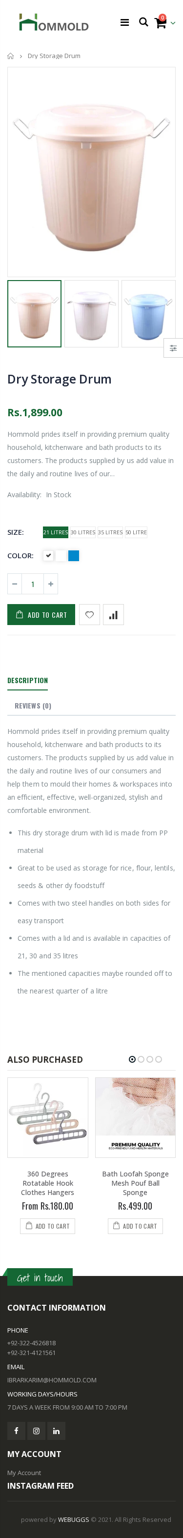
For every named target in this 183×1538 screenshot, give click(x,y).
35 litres (110, 532)
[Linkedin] (56, 1431)
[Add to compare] (113, 614)
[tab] (27, 680)
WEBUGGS (73, 1519)
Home (11, 56)
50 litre (136, 532)
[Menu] (125, 22)
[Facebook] (16, 1431)
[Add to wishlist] (89, 614)
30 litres (83, 532)
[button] (132, 1059)
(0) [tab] (33, 705)
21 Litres (55, 532)
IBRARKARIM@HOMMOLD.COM (52, 1380)
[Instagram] (36, 1431)
